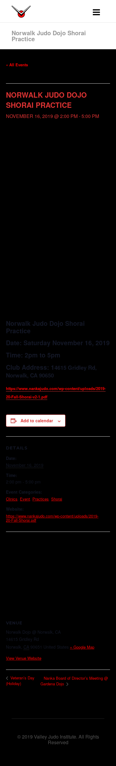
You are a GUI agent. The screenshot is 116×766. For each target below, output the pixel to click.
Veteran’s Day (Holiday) (20, 680)
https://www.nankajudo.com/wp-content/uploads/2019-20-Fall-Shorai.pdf (52, 518)
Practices (40, 499)
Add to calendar (37, 420)
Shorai (56, 499)
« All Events (17, 64)
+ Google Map (82, 647)
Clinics (12, 499)
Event (25, 499)
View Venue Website (23, 658)
